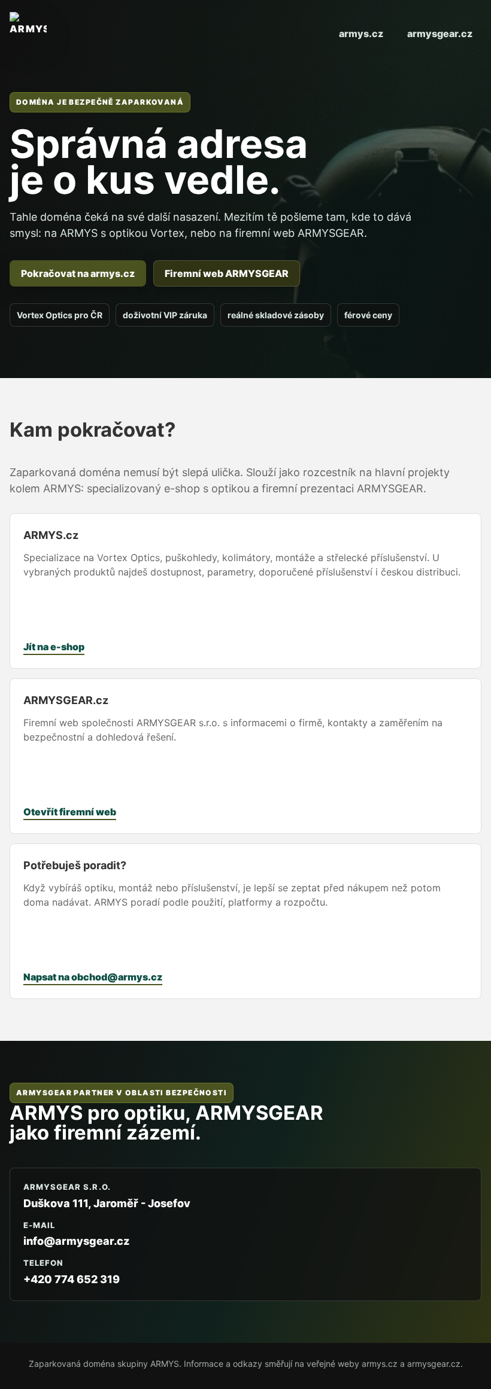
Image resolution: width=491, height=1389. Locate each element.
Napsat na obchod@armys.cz (92, 977)
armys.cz (361, 33)
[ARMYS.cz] (28, 33)
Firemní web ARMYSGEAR (227, 273)
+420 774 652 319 (71, 1279)
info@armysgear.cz (76, 1241)
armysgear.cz (439, 33)
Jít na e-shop (53, 647)
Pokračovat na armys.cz (78, 273)
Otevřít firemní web (69, 812)
